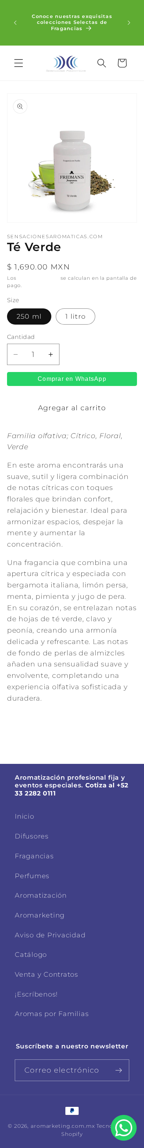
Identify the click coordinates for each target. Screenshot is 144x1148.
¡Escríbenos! (36, 994)
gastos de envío (38, 278)
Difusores (32, 836)
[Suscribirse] (119, 1070)
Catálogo (31, 954)
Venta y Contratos (46, 974)
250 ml (29, 316)
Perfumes (32, 876)
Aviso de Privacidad (50, 935)
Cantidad (21, 336)
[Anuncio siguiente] (129, 23)
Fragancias (34, 856)
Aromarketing (40, 915)
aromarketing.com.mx (63, 1126)
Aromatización (41, 895)
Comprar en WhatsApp (72, 379)
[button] (18, 63)
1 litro (75, 316)
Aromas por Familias (52, 1014)
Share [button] (28, 725)
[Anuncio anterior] (15, 23)
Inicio (24, 816)
